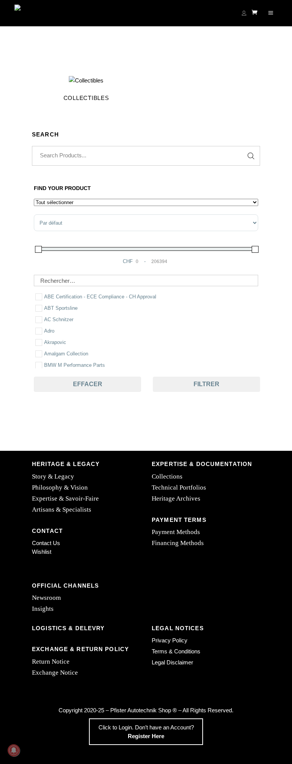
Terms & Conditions (176, 651)
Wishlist (41, 551)
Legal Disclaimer (172, 662)
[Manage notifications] (14, 750)
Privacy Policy (169, 640)
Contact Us (46, 543)
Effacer (87, 384)
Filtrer (206, 384)
